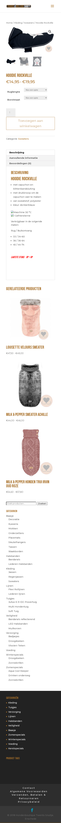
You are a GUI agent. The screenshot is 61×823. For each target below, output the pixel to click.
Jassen (12, 572)
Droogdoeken (16, 641)
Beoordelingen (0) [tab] (20, 163)
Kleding (18, 23)
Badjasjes (13, 636)
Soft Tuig (13, 611)
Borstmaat (13, 99)
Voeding (10, 650)
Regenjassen (15, 576)
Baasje (10, 516)
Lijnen (9, 585)
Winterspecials (14, 654)
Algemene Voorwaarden (29, 791)
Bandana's (14, 559)
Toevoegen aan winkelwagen (30, 123)
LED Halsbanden (18, 623)
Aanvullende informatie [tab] (23, 158)
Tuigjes (10, 598)
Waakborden (15, 551)
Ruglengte (13, 91)
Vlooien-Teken (16, 645)
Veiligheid (11, 615)
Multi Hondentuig (18, 606)
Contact (29, 788)
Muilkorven (14, 628)
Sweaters (29, 23)
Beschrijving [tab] (16, 152)
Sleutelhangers (17, 542)
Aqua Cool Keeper (18, 671)
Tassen (12, 547)
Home (9, 23)
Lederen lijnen (16, 594)
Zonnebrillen (15, 662)
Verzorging (12, 633)
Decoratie (13, 519)
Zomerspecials (14, 667)
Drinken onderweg (19, 675)
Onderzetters (16, 533)
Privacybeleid (29, 801)
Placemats (14, 537)
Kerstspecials (16, 748)
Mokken (13, 528)
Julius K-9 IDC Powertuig (22, 602)
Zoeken (42, 503)
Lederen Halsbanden (20, 564)
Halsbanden (13, 556)
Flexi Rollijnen (16, 589)
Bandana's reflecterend (21, 619)
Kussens (13, 524)
